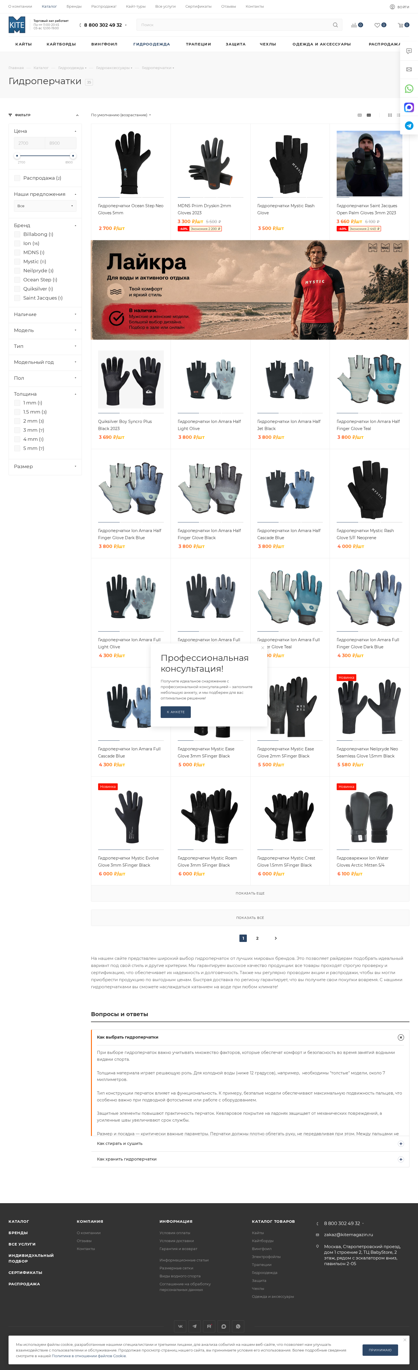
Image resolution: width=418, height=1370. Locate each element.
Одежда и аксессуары (273, 1296)
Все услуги (22, 1244)
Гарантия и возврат (178, 1248)
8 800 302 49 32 (103, 25)
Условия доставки (177, 1240)
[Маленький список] (360, 115)
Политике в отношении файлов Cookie (89, 1356)
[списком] (399, 115)
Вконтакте (180, 1326)
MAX (224, 1326)
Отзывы (84, 1240)
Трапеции (262, 1264)
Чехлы (258, 1288)
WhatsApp (238, 1326)
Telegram (195, 1326)
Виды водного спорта (180, 1276)
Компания (90, 1221)
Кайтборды (263, 1240)
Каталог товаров (273, 1221)
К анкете (176, 712)
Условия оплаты (175, 1232)
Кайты (258, 1232)
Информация (176, 1221)
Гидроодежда (265, 1272)
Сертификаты (25, 1272)
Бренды (18, 1232)
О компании (89, 1232)
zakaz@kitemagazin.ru (348, 1234)
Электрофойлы (266, 1256)
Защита (259, 1280)
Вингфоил (262, 1248)
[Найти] (335, 25)
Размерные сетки (176, 1268)
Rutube (209, 1326)
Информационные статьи (184, 1260)
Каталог (19, 1221)
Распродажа (24, 1284)
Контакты (86, 1248)
